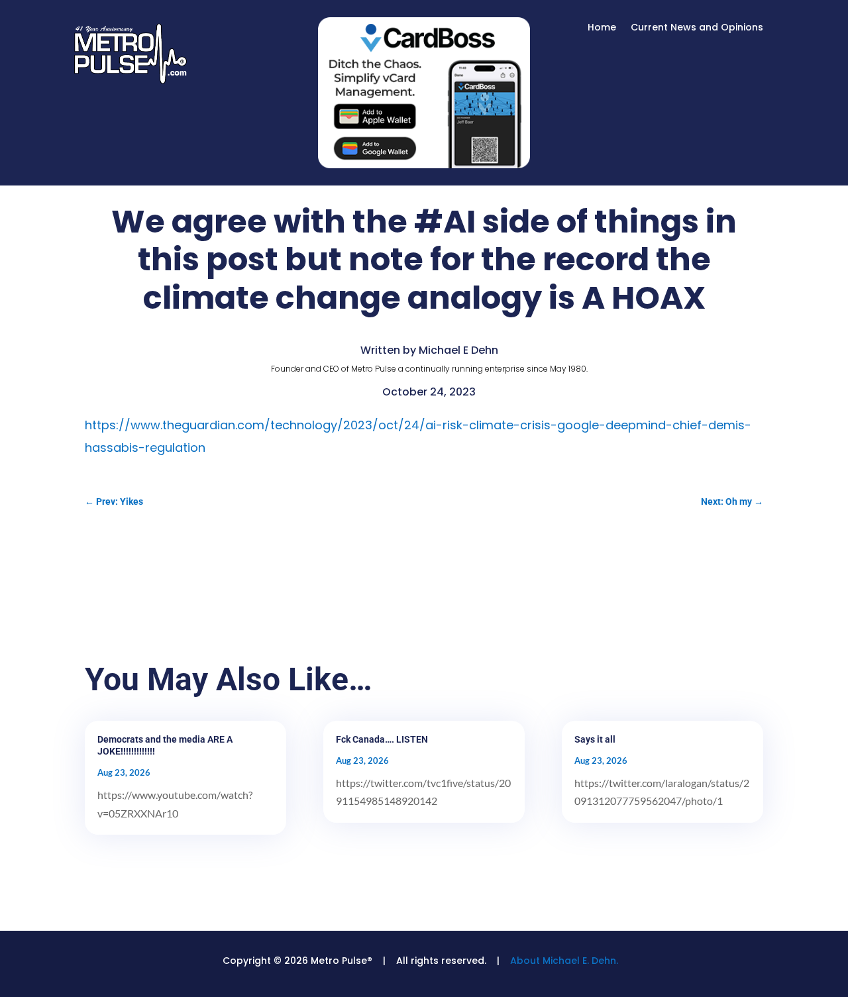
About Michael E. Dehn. (564, 960)
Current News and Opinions (697, 28)
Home (602, 28)
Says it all (594, 739)
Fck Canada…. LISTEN (382, 739)
